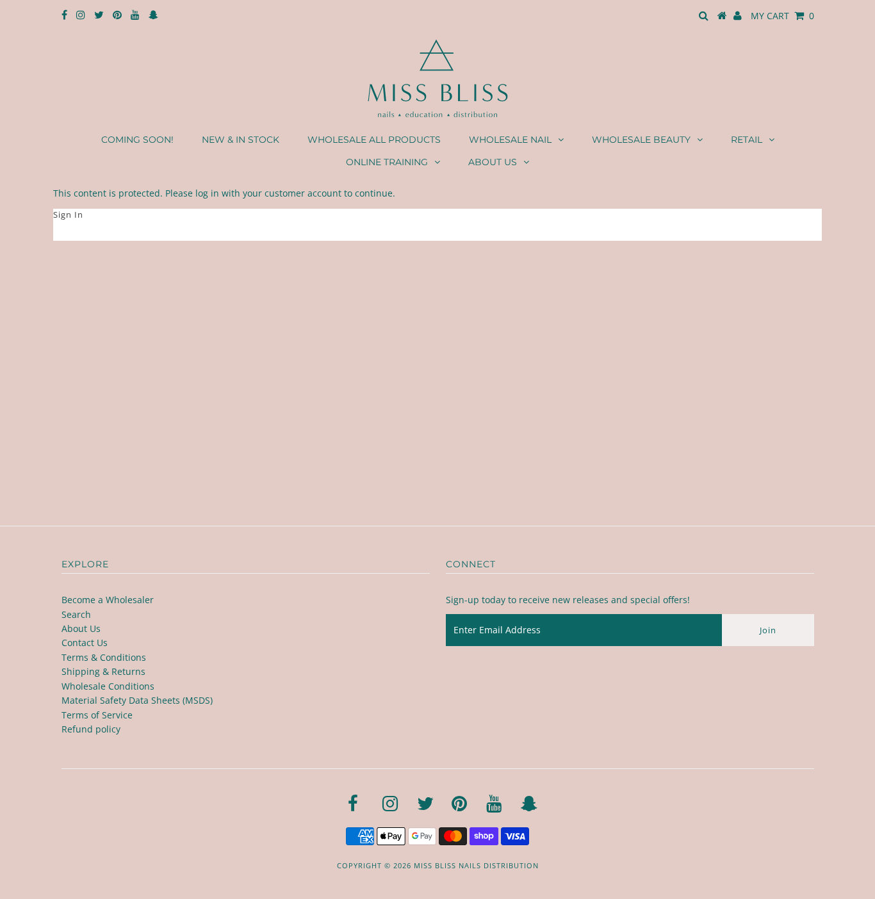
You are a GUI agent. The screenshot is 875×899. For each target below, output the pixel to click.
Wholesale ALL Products (374, 139)
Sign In (68, 214)
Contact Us (84, 642)
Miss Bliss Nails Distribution (476, 865)
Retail (746, 139)
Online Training (387, 162)
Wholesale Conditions (107, 686)
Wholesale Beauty (641, 139)
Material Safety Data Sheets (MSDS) (137, 700)
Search (76, 614)
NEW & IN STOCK (240, 139)
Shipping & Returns (103, 671)
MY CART (782, 16)
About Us (492, 162)
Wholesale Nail (510, 139)
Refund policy (90, 729)
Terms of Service (97, 715)
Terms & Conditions (103, 657)
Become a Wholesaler (107, 600)
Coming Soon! (137, 139)
